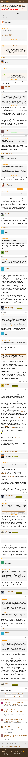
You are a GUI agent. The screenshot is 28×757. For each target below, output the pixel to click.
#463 (26, 91)
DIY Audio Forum (9, 738)
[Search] (26, 1)
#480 (26, 688)
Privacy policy (16, 751)
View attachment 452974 (6, 34)
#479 (26, 637)
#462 (26, 66)
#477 (26, 566)
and (7, 227)
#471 (26, 312)
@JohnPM (6, 426)
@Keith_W (8, 436)
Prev (9, 693)
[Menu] (1, 1)
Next (18, 693)
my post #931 (11, 476)
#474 (26, 460)
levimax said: (4, 462)
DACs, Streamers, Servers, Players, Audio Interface (17, 705)
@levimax (10, 439)
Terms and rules (9, 751)
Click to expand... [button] (14, 39)
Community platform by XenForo (11, 753)
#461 (26, 25)
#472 (26, 337)
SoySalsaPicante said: (6, 340)
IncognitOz (6, 722)
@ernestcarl (17, 437)
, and (8, 153)
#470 (26, 273)
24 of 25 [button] (14, 693)
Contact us (3, 751)
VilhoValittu (6, 714)
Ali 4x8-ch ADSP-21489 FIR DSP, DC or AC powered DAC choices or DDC (14, 703)
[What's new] (23, 1)
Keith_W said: (4, 138)
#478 (26, 596)
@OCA (22, 411)
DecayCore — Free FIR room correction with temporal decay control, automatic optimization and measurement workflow (15, 711)
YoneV (5, 738)
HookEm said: (4, 259)
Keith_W (3, 17)
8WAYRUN (15, 755)
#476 (26, 536)
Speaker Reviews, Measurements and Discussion (17, 722)
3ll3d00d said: (4, 191)
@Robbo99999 (4, 439)
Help (21, 751)
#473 (26, 389)
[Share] (24, 26)
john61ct (5, 705)
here (17, 8)
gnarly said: (4, 94)
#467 (26, 218)
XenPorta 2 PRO (4, 755)
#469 (26, 256)
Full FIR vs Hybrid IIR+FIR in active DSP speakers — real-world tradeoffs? (14, 720)
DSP (3, 473)
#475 (26, 500)
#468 (26, 236)
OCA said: (3, 68)
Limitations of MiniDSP (11, 45)
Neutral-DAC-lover (7, 729)
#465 (26, 161)
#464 (26, 135)
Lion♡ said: (4, 28)
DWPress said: (4, 599)
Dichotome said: (5, 164)
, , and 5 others (10, 451)
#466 (26, 189)
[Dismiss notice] (26, 5)
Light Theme (4, 749)
